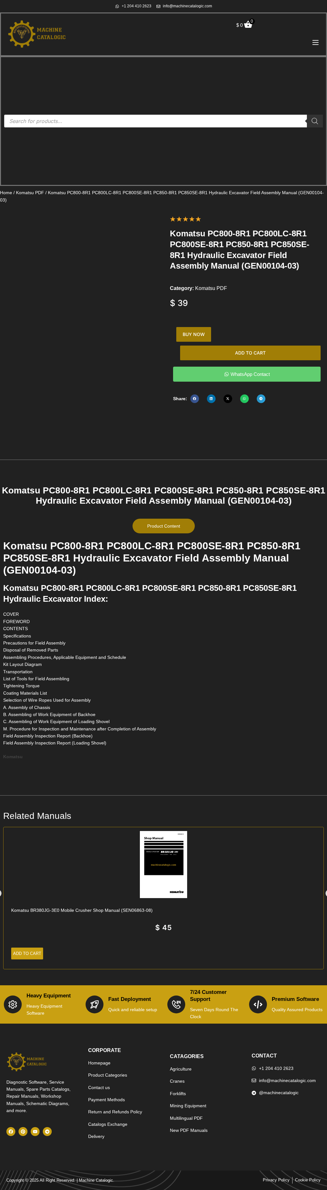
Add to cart (250, 352)
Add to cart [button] (27, 953)
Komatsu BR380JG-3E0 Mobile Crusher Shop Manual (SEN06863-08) (82, 910)
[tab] (164, 526)
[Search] (315, 121)
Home (6, 192)
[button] (194, 398)
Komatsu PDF (30, 192)
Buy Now (194, 334)
